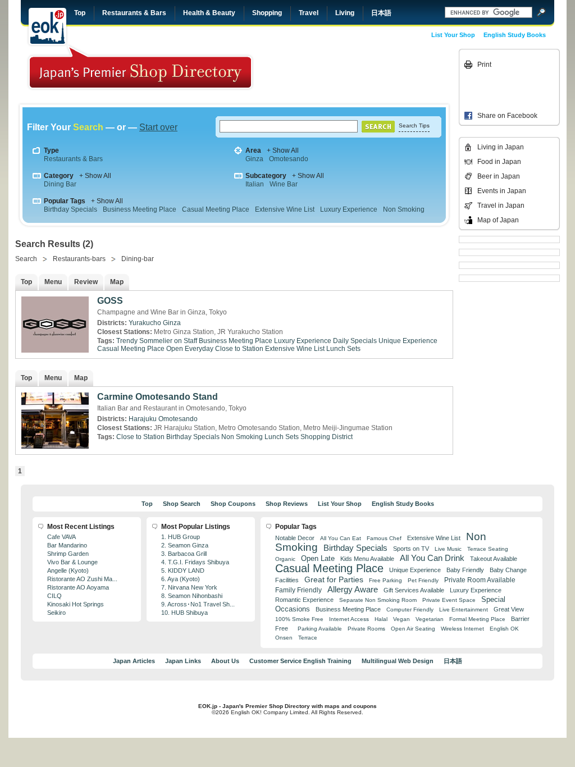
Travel (308, 13)
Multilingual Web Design (397, 661)
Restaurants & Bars (134, 13)
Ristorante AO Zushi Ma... (82, 579)
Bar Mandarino (67, 545)
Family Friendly (298, 589)
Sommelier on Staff (168, 341)
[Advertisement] (378, 74)
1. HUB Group (180, 536)
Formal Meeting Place (477, 619)
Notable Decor (294, 538)
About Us (225, 661)
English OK (504, 629)
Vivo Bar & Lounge (72, 562)
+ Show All (283, 150)
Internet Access (349, 619)
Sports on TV (411, 548)
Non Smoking (404, 209)
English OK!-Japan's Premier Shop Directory (140, 67)
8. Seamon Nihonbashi (191, 595)
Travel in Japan (500, 205)
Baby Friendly (465, 570)
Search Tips (414, 125)
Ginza (254, 159)
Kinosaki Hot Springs (75, 604)
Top (79, 13)
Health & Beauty (209, 13)
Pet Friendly (423, 580)
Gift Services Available (414, 590)
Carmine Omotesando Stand (157, 396)
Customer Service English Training (300, 661)
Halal (381, 619)
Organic (285, 559)
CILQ (54, 595)
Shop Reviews (287, 503)
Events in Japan (501, 191)
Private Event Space (449, 600)
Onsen (284, 637)
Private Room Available (479, 580)
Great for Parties (333, 579)
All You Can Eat (340, 538)
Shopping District (326, 437)
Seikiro (56, 612)
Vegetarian (430, 619)
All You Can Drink (432, 558)
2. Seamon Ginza (184, 545)
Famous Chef (384, 538)
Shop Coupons (233, 503)
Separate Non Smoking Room (378, 600)
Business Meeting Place (139, 209)
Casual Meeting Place (215, 209)
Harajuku (143, 419)
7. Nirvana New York (189, 587)
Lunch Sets (343, 349)
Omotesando (288, 159)
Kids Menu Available (367, 558)
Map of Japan (498, 220)
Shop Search (181, 503)
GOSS (110, 300)
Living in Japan (500, 147)
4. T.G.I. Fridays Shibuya (195, 562)
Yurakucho (145, 323)
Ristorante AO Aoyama (78, 587)
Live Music (448, 549)
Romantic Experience (304, 599)
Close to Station (239, 349)
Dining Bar (60, 184)
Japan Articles (134, 661)
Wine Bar (284, 184)
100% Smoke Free (299, 619)
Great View (509, 609)
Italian (254, 184)
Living (344, 13)
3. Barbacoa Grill (184, 553)
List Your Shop (453, 34)
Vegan (401, 619)
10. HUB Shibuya (184, 612)
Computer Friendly (409, 609)
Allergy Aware (352, 589)
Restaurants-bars (79, 259)
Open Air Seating (413, 629)
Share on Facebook (507, 116)
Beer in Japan (498, 176)
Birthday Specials (70, 209)
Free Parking (385, 580)
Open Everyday (189, 349)
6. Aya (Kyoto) (180, 579)
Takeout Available (493, 558)
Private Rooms (366, 629)
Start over (158, 127)
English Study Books (514, 34)
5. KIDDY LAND (182, 570)
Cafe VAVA (61, 536)
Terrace (307, 637)
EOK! (47, 26)
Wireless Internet (462, 629)
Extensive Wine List (284, 209)
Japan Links (183, 661)
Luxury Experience (348, 209)
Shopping (267, 13)
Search (26, 259)
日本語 (381, 13)
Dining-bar (137, 259)
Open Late (318, 558)
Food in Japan (499, 162)
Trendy (127, 341)
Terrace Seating (487, 549)
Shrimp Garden (68, 553)
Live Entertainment (463, 609)
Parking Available (320, 629)
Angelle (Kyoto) (68, 570)
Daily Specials (355, 341)
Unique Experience (407, 341)
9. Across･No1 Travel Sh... (198, 604)
